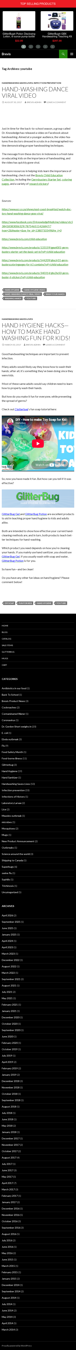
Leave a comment (56, 102)
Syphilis (6, 879)
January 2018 (9, 1132)
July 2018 (7, 1112)
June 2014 (7, 1310)
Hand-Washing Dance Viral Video (35, 92)
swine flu (7, 873)
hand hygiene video (34, 290)
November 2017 (10, 1144)
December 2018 (10, 1081)
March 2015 (8, 1265)
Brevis (6, 54)
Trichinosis (8, 885)
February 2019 (10, 1068)
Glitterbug (8, 651)
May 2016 (7, 1253)
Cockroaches (9, 707)
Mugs (5, 658)
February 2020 (10, 1042)
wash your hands (55, 294)
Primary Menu (72, 54)
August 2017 (9, 1157)
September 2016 (11, 1227)
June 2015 (7, 1259)
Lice (4, 809)
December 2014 (10, 1284)
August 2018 (9, 1106)
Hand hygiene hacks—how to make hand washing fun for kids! (36, 331)
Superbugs (8, 866)
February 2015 (10, 1272)
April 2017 (7, 1183)
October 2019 (9, 1049)
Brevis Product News (13, 701)
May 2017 (7, 1176)
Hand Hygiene (9, 771)
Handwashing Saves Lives (17, 83)
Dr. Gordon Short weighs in (16, 726)
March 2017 (8, 1189)
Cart (4, 665)
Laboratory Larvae (12, 802)
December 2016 (10, 1208)
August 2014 (9, 1297)
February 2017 (10, 1195)
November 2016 (10, 1214)
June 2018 (7, 1119)
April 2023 (7, 947)
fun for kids (25, 603)
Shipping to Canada (12, 860)
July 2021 (7, 991)
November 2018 (10, 1087)
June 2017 (7, 1170)
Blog (5, 632)
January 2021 (9, 1010)
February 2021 (10, 1004)
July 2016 (7, 1240)
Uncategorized (10, 892)
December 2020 (10, 1017)
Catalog (6, 638)
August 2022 (9, 966)
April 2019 (7, 1061)
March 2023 (8, 953)
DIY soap (9, 603)
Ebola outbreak (10, 739)
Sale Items (7, 645)
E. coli (5, 732)
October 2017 (9, 1151)
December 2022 (10, 959)
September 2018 (11, 1100)
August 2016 (9, 1233)
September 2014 (11, 1291)
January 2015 (9, 1278)
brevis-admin (34, 102)
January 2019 (9, 1074)
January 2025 (9, 934)
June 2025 (7, 928)
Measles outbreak (12, 815)
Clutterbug (21, 409)
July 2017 (7, 1163)
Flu (3, 745)
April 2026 (7, 915)
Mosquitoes (8, 828)
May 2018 (7, 1125)
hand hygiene (12, 290)
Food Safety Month (12, 752)
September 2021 (11, 979)
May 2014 (7, 1316)
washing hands (13, 298)
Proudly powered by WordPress (17, 1345)
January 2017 (9, 1202)
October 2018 (9, 1093)
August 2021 (9, 985)
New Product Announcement (18, 841)
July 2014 (7, 1304)
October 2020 (9, 1023)
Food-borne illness (12, 758)
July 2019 (7, 1055)
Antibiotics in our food (14, 688)
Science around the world (16, 853)
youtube (31, 298)
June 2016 (7, 1246)
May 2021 (7, 998)
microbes (7, 822)
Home (5, 625)
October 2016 (9, 1221)
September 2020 (11, 1030)
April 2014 (7, 1323)
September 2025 (11, 921)
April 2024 (7, 940)
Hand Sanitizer (10, 777)
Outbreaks (8, 847)
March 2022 (8, 972)
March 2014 (8, 1329)
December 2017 (10, 1138)
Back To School (10, 694)
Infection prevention (47, 83)
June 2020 (7, 1036)
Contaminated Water (13, 713)
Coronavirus (8, 720)
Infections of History (13, 796)
